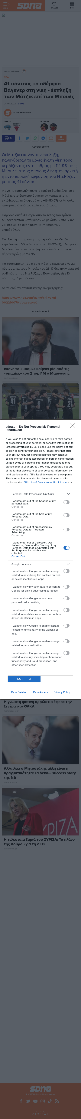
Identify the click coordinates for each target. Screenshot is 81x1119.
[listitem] (40, 494)
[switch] (66, 502)
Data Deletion (19, 692)
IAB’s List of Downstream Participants (45, 482)
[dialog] (40, 559)
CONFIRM (24, 679)
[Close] (73, 427)
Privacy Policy (62, 692)
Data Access (40, 692)
